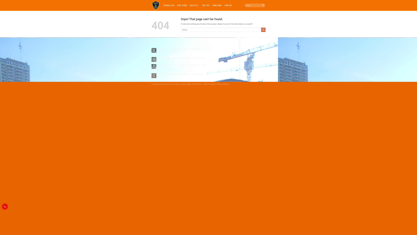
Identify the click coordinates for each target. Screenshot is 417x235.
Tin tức (206, 5)
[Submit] (263, 5)
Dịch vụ (194, 5)
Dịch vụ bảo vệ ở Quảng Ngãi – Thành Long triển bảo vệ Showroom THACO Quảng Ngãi (179, 50)
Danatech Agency (223, 84)
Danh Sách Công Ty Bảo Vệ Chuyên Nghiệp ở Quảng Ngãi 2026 (181, 58)
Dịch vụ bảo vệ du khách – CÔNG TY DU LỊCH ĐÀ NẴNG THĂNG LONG (182, 66)
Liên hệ (228, 5)
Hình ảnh (217, 5)
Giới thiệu (182, 5)
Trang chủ (168, 5)
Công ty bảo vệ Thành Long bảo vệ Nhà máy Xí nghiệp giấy (180, 74)
